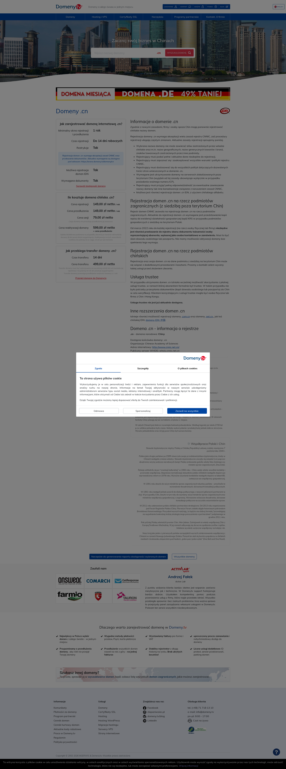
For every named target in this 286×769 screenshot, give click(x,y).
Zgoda (98, 368)
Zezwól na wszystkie (187, 410)
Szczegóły (143, 368)
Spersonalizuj (143, 410)
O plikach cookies (187, 368)
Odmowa (99, 410)
